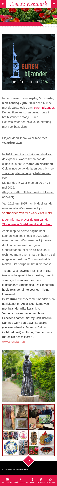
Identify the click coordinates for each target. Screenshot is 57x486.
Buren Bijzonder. (44, 107)
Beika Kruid (9, 299)
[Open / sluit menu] (54, 4)
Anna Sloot (28, 303)
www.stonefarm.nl (13, 341)
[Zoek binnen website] (3, 4)
